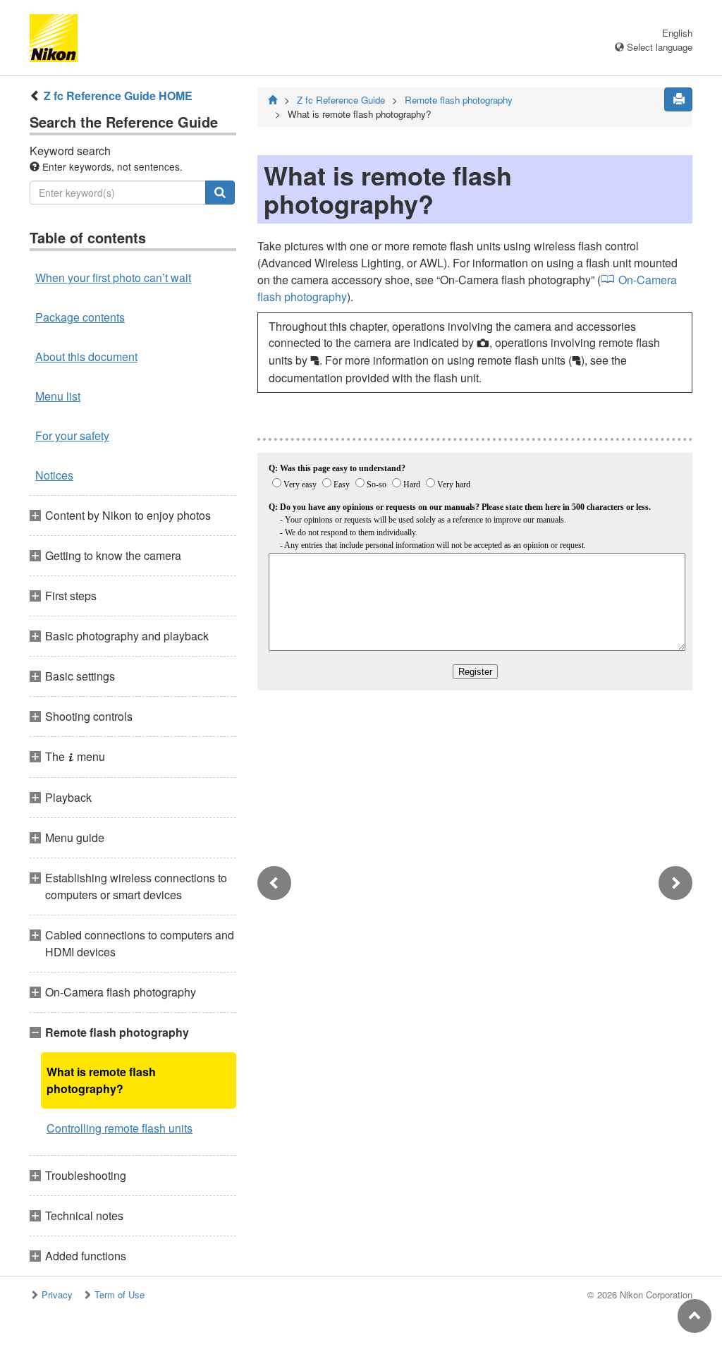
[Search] (220, 193)
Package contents (80, 317)
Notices (54, 475)
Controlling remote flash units (119, 1128)
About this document (86, 356)
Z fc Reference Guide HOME (118, 95)
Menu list (57, 396)
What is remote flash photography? (101, 1080)
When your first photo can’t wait (113, 277)
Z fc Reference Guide (341, 99)
